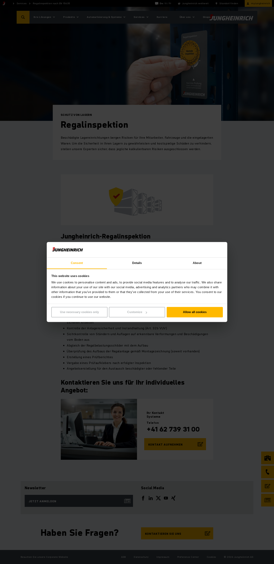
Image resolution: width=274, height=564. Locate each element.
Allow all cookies (195, 312)
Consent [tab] (77, 263)
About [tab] (197, 263)
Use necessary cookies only (79, 312)
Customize (134, 312)
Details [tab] (137, 263)
